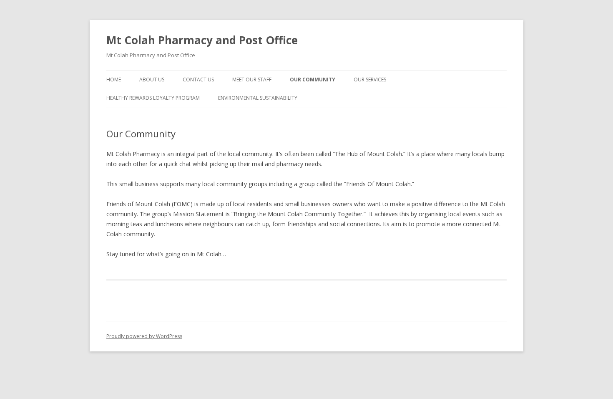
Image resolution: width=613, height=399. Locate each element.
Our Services (370, 79)
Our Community (312, 79)
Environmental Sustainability (257, 97)
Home (113, 79)
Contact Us (198, 79)
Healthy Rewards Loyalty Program (153, 97)
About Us (151, 79)
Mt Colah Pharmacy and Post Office (202, 40)
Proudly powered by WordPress (144, 336)
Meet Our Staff (251, 79)
